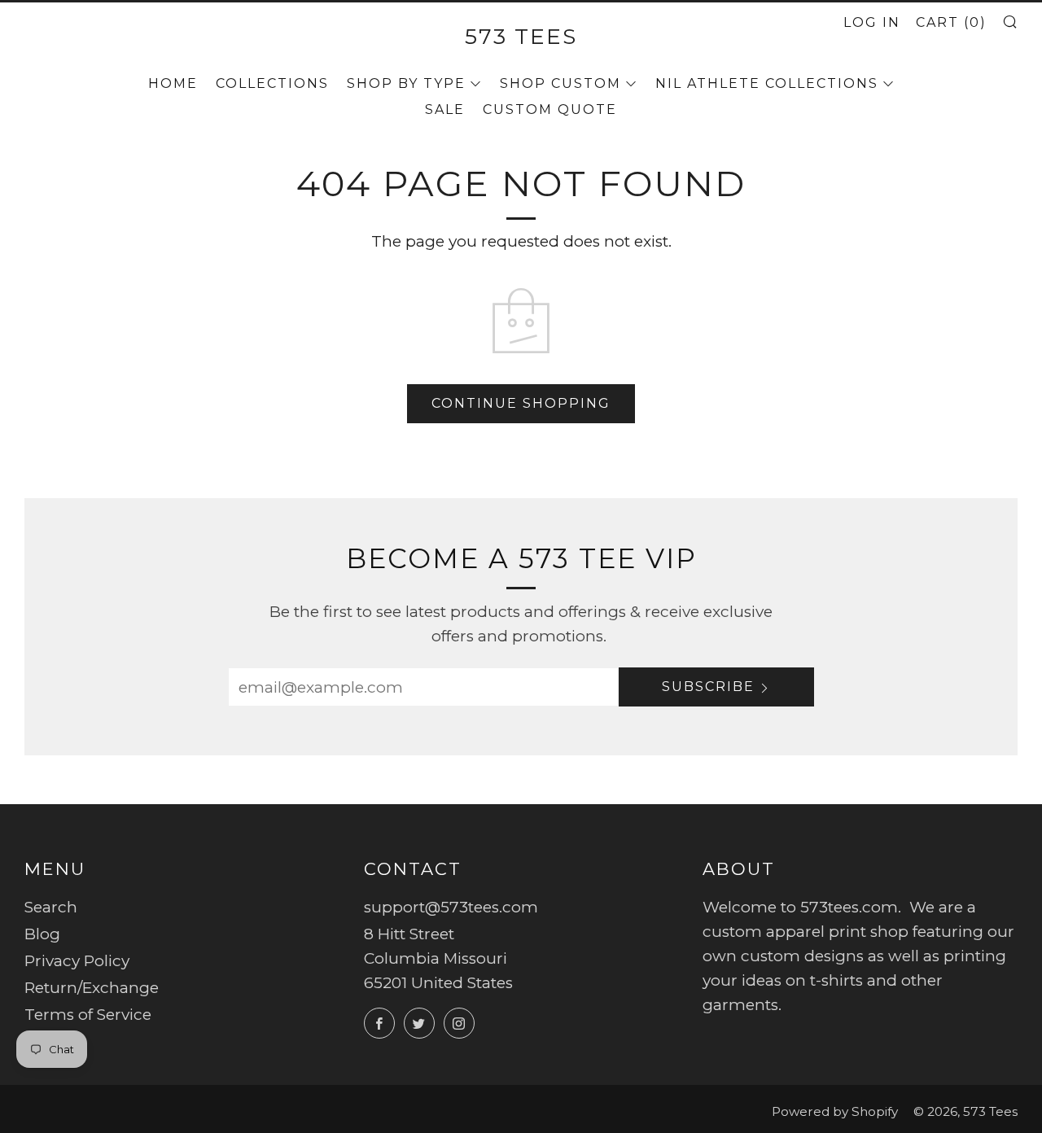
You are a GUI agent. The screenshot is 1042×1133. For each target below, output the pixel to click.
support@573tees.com (451, 907)
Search (50, 907)
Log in (871, 22)
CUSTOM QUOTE (550, 109)
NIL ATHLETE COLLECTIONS (766, 83)
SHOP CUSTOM (560, 83)
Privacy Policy (76, 960)
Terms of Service (87, 1014)
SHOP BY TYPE (406, 83)
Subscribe (708, 686)
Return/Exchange (91, 987)
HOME (173, 83)
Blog (42, 934)
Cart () (951, 22)
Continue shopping (521, 403)
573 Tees (521, 36)
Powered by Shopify (835, 1111)
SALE (445, 109)
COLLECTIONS (272, 83)
